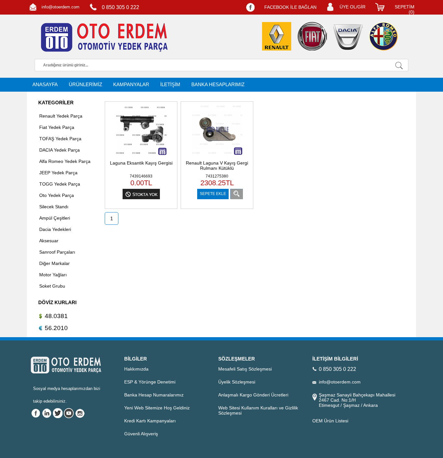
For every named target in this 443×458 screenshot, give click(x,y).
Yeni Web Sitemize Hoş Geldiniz (157, 407)
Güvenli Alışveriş (141, 433)
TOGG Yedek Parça (59, 184)
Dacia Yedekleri (55, 229)
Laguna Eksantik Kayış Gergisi (141, 163)
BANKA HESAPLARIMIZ (218, 84)
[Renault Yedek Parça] (276, 36)
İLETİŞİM (170, 84)
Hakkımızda (136, 369)
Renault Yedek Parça (60, 116)
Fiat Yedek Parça (56, 127)
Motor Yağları (53, 274)
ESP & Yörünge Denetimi (149, 381)
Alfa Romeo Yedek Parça (64, 161)
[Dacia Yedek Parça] (348, 37)
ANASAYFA (45, 84)
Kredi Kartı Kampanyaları (150, 420)
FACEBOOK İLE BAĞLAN (290, 7)
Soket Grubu (52, 286)
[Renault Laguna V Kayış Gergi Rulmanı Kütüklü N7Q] (217, 156)
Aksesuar (48, 240)
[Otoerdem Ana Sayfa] (103, 37)
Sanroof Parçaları (57, 252)
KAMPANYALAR (131, 84)
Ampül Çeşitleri (54, 218)
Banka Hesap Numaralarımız (154, 394)
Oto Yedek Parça (56, 195)
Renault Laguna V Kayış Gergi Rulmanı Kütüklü (217, 165)
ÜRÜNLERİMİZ (85, 84)
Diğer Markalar (54, 263)
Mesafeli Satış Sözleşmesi (245, 369)
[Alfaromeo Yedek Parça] (383, 36)
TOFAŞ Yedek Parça (60, 138)
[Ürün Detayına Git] (236, 194)
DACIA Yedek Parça (59, 150)
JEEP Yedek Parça (58, 172)
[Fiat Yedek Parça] (312, 36)
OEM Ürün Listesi (330, 420)
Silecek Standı (53, 206)
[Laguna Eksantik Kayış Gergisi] (141, 156)
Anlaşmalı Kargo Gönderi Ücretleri (253, 394)
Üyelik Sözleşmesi (236, 381)
